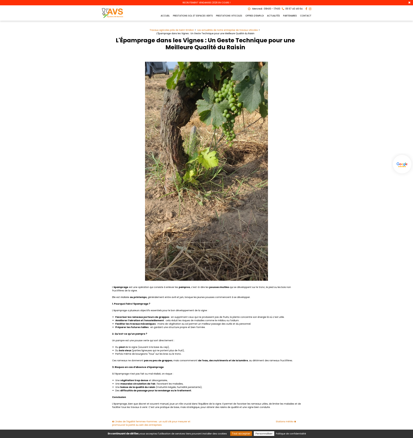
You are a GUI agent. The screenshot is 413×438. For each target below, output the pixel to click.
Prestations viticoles (229, 15)
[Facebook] (306, 9)
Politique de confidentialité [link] (291, 433)
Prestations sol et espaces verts (193, 15)
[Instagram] (310, 9)
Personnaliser (264, 433)
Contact (305, 15)
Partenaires (290, 15)
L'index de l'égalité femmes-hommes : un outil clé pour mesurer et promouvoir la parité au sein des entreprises (151, 423)
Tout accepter (241, 433)
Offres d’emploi (254, 15)
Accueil (165, 15)
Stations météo (285, 421)
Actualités (273, 15)
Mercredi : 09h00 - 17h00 (266, 8)
